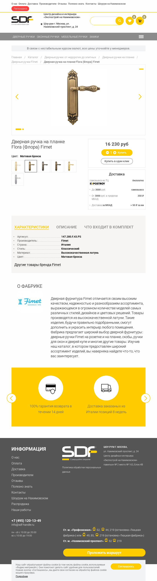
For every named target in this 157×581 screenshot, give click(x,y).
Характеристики (31, 227)
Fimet (64, 240)
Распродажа (20, 8)
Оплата (22, 3)
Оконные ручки (48, 36)
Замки (94, 36)
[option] (78, 97)
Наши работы (21, 510)
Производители (47, 3)
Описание (66, 227)
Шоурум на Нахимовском (112, 3)
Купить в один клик (117, 161)
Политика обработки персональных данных (81, 469)
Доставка (33, 3)
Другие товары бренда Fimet (37, 265)
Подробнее (22, 576)
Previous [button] (11, 398)
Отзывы (62, 3)
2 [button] (23, 129)
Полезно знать (76, 3)
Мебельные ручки (74, 36)
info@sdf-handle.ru (22, 524)
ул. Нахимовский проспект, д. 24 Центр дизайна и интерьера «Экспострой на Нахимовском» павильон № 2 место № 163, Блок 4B (123, 456)
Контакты (91, 3)
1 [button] (18, 129)
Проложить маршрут (104, 553)
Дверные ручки (24, 36)
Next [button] (145, 398)
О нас (14, 3)
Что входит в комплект (108, 227)
